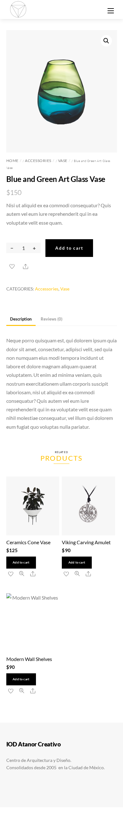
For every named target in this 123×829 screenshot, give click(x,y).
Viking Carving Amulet (86, 542)
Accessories (38, 160)
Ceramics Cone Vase (28, 542)
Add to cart (69, 248)
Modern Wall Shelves (29, 659)
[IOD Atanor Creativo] (18, 8)
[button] (106, 41)
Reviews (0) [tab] (51, 318)
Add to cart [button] (21, 562)
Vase (62, 160)
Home (12, 160)
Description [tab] (21, 318)
